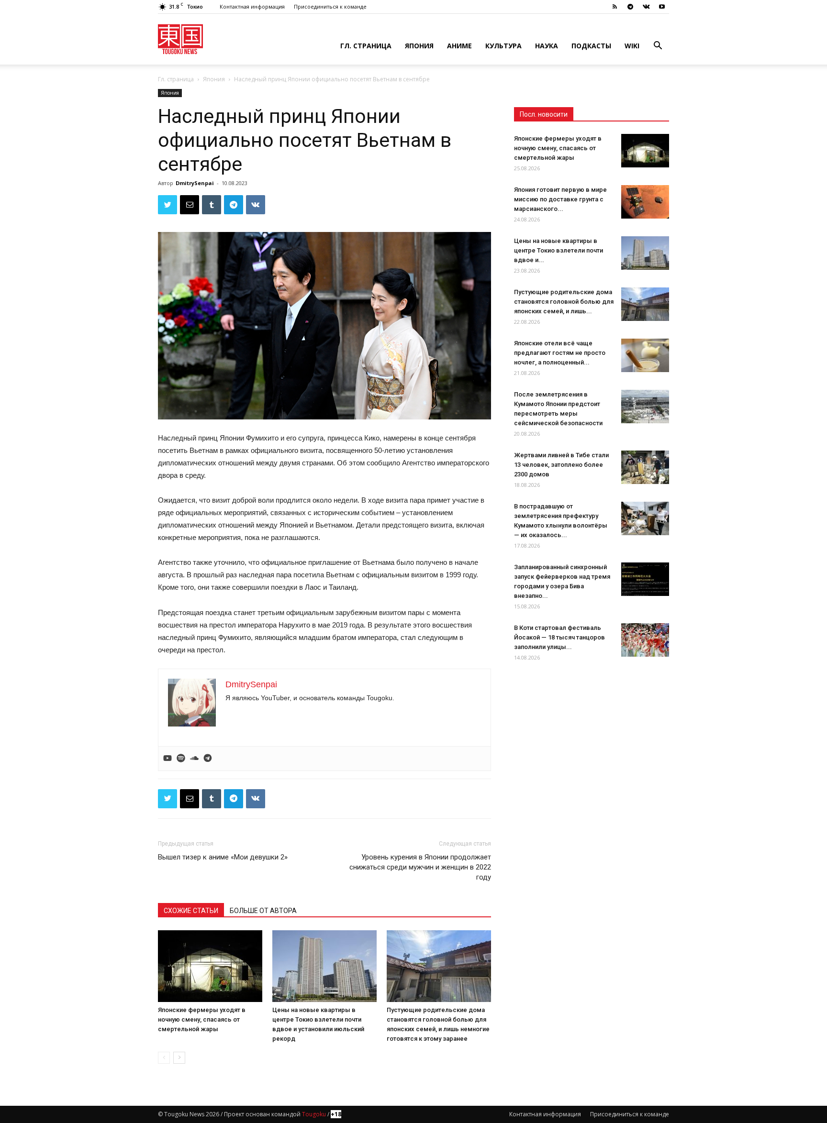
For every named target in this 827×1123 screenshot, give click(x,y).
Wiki (632, 45)
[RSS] (614, 6)
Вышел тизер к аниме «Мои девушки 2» (223, 857)
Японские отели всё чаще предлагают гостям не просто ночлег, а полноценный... (559, 353)
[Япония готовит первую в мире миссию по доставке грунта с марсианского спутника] (645, 202)
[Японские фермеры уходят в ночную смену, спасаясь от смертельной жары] (210, 966)
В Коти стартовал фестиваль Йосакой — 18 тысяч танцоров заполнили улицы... (559, 637)
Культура (503, 45)
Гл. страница (365, 45)
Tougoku (314, 1114)
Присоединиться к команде (330, 6)
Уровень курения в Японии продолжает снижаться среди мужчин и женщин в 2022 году (420, 867)
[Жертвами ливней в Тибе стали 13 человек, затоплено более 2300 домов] (645, 467)
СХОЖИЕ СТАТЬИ (191, 910)
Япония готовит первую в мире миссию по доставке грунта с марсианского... (560, 199)
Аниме (459, 45)
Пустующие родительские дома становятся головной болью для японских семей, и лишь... (564, 301)
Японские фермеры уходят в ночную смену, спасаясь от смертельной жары (202, 1019)
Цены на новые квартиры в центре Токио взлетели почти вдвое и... (558, 250)
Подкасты (591, 45)
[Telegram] (630, 6)
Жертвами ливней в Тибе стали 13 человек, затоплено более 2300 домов (561, 464)
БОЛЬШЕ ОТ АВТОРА (263, 910)
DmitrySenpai (195, 183)
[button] (657, 46)
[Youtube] (662, 6)
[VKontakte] (646, 6)
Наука (546, 45)
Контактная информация (252, 6)
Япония (419, 45)
